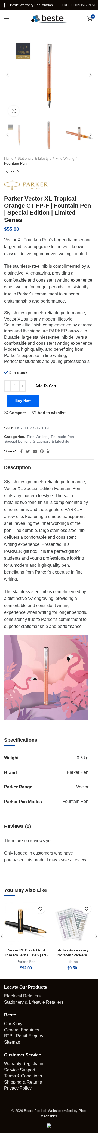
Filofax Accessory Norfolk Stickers (72, 952)
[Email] (34, 451)
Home (8, 158)
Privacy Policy (18, 1088)
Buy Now (23, 401)
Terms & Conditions (23, 1076)
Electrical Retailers (22, 996)
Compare (17, 413)
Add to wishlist (52, 413)
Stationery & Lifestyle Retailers (33, 1002)
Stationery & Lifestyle (34, 158)
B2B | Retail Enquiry (23, 1036)
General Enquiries (21, 1030)
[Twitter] (27, 451)
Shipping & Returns (23, 1082)
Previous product (7, 171)
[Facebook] (4, 5)
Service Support (19, 1070)
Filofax (72, 961)
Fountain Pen (15, 163)
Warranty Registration (25, 1063)
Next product (17, 171)
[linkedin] (48, 451)
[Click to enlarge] (13, 111)
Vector (82, 787)
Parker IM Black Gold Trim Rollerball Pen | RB (26, 952)
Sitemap (12, 1042)
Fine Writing (65, 158)
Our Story (13, 1023)
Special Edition (17, 441)
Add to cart (45, 386)
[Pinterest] (41, 451)
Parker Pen (77, 772)
